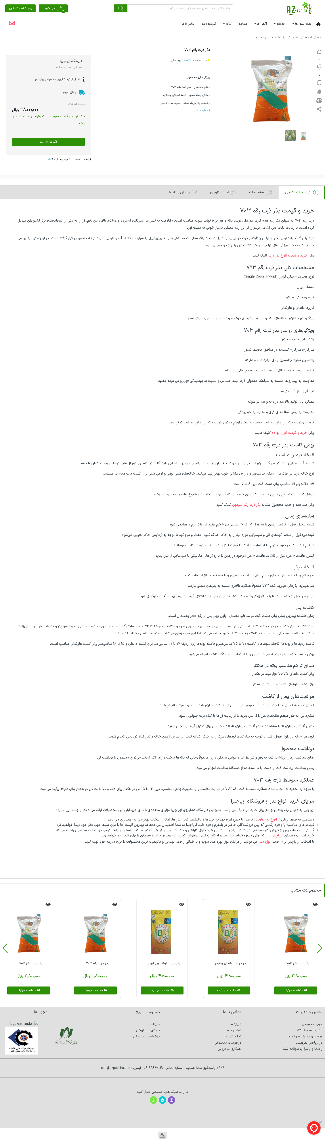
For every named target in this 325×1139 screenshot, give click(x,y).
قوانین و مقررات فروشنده (305, 1036)
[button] (320, 948)
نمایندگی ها (233, 1036)
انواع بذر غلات (267, 819)
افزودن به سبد (48, 142)
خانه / (318, 37)
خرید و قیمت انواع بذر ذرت (287, 255)
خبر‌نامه (155, 1024)
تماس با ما (233, 1030)
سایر (173, 60)
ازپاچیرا (277, 835)
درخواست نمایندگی (227, 1042)
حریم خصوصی (312, 1024)
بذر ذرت (264, 37)
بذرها (295, 37)
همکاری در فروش (229, 1049)
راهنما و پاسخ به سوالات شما (302, 1049)
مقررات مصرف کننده (308, 1030)
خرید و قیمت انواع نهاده (289, 433)
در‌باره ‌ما (235, 1024)
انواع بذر (266, 841)
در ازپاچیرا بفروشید (309, 1042)
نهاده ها (309, 37)
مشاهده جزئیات (294, 990)
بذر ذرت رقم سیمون (246, 505)
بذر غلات (280, 37)
